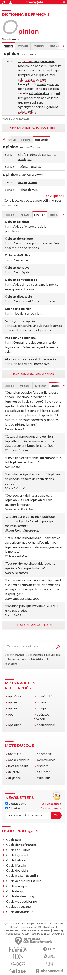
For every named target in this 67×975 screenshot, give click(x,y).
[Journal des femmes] (18, 949)
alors (45, 93)
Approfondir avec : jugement (33, 127)
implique (27, 75)
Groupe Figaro (29, 934)
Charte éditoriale (44, 923)
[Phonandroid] (49, 971)
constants (49, 154)
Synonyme (23, 46)
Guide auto (14, 839)
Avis (20, 182)
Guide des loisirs (17, 870)
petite (38, 93)
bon (44, 98)
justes (31, 79)
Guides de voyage (18, 906)
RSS (39, 927)
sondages (24, 159)
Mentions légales (12, 934)
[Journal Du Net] (18, 956)
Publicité (58, 923)
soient (22, 79)
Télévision (14, 808)
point (39, 107)
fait (26, 154)
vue (34, 189)
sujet (58, 66)
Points (23, 189)
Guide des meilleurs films (23, 881)
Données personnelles (15, 930)
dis (45, 89)
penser (40, 66)
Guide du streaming (20, 896)
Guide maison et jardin (22, 875)
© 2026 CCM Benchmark (51, 934)
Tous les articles (28, 927)
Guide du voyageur (19, 912)
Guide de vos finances (21, 845)
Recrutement (50, 927)
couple (41, 84)
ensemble (34, 70)
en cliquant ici (55, 196)
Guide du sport (16, 891)
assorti (29, 89)
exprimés (30, 182)
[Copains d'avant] (18, 964)
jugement (51, 107)
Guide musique (17, 886)
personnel (47, 61)
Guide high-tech (17, 855)
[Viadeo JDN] (49, 964)
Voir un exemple (51, 803)
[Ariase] (18, 971)
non (43, 79)
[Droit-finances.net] (49, 956)
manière (24, 66)
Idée (22, 166)
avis (36, 61)
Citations (54, 46)
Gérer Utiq (57, 930)
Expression (38, 46)
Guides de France (18, 850)
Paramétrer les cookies (39, 930)
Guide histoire (16, 860)
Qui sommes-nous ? (14, 923)
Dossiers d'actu (17, 803)
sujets (50, 70)
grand (28, 98)
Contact (14, 927)
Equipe (30, 923)
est (51, 84)
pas (36, 75)
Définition (9, 215)
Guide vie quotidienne (21, 901)
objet (33, 154)
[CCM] (49, 949)
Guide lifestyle (16, 865)
